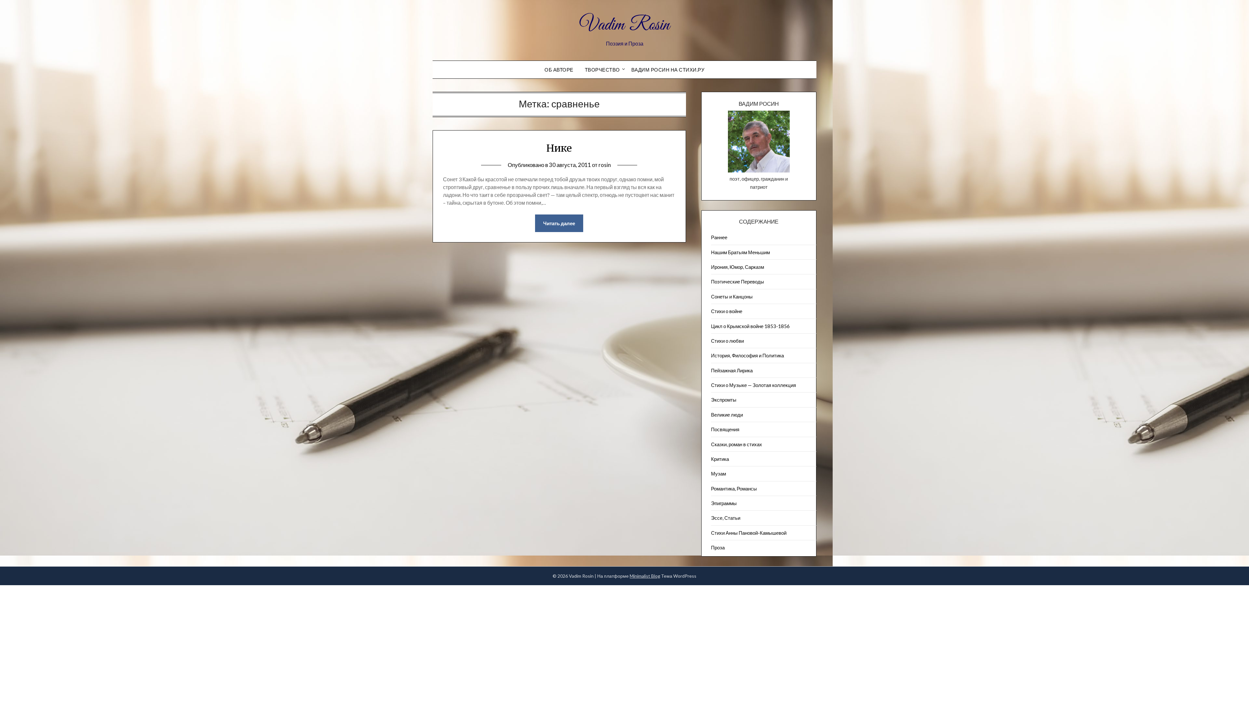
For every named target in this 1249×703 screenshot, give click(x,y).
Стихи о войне (726, 311)
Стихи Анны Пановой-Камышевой (748, 533)
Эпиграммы (724, 503)
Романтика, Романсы (734, 488)
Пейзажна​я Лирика (732, 370)
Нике (559, 148)
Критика (720, 459)
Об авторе (558, 70)
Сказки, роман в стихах (736, 444)
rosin (604, 164)
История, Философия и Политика (747, 355)
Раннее (719, 237)
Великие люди (727, 415)
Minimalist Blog (645, 576)
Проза (718, 547)
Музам (718, 473)
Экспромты (723, 400)
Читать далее (559, 223)
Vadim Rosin (624, 25)
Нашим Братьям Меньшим (740, 252)
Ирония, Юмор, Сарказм (737, 267)
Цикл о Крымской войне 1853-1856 (750, 326)
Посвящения (725, 429)
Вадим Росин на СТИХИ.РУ (668, 70)
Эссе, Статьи (725, 518)
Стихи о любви (727, 341)
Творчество (602, 70)
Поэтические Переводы (737, 281)
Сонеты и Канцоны (732, 296)
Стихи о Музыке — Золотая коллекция (753, 385)
